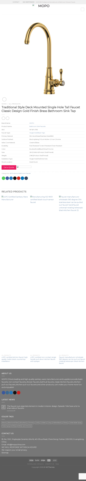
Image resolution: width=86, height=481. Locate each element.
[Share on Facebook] (7, 178)
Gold (37, 422)
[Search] (82, 9)
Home (4, 104)
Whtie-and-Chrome (24, 426)
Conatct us (49, 464)
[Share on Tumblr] (26, 178)
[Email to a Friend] (15, 178)
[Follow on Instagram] (7, 392)
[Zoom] (4, 99)
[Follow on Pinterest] (18, 392)
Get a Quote (9, 167)
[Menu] (3, 9)
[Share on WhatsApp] (3, 178)
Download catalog (35, 464)
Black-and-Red (13, 422)
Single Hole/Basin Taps (37, 133)
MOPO (31, 123)
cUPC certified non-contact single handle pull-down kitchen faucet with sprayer (43, 359)
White (14, 426)
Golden (43, 422)
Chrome (31, 422)
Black (4, 422)
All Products (14, 104)
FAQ (57, 464)
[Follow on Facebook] (3, 392)
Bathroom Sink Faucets (37, 126)
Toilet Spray (6, 426)
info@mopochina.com (16, 445)
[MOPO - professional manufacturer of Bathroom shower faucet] (43, 9)
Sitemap (5, 453)
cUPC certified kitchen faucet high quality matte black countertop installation (15, 359)
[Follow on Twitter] (11, 392)
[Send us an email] (15, 392)
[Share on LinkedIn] (22, 178)
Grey (49, 422)
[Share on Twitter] (11, 178)
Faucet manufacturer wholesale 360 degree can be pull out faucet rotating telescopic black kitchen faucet (72, 360)
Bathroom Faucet (24, 173)
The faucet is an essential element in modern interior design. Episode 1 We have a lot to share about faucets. (43, 407)
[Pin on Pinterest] (18, 178)
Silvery (65, 422)
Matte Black (57, 422)
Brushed (23, 422)
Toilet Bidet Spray (76, 422)
